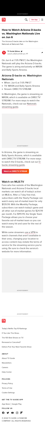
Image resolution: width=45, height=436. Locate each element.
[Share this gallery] (42, 53)
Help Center (7, 372)
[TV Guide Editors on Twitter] (21, 51)
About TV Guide (8, 358)
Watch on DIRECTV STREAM (15, 171)
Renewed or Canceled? (11, 342)
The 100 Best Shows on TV (12, 338)
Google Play (17, 404)
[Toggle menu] (42, 20)
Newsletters (6, 363)
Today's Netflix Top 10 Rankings (14, 328)
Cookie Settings (8, 392)
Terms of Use (7, 388)
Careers (5, 367)
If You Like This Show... (11, 333)
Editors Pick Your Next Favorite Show (17, 347)
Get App (34, 20)
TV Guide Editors (13, 51)
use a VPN (30, 232)
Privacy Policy (7, 383)
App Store (6, 404)
